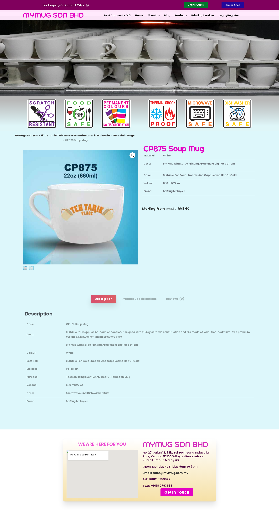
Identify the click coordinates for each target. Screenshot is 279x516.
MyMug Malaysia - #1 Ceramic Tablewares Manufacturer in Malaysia (62, 135)
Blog (167, 15)
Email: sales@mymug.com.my (165, 473)
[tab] (103, 299)
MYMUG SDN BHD (53, 15)
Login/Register (229, 15)
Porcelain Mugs (123, 135)
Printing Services (202, 15)
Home (139, 15)
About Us (153, 15)
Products (181, 15)
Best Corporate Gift (117, 15)
